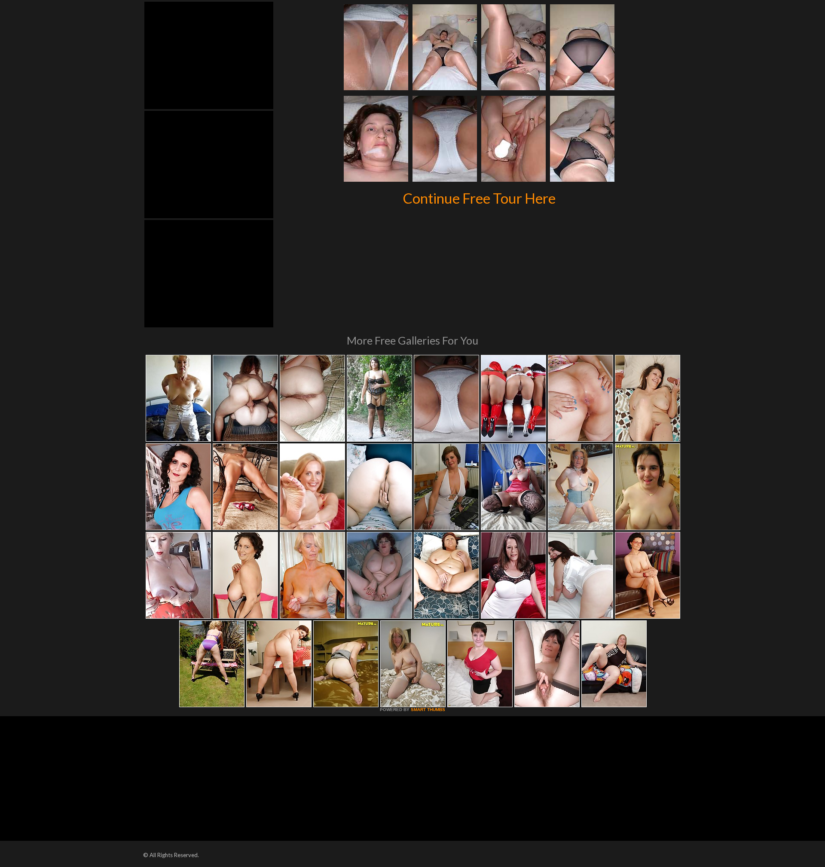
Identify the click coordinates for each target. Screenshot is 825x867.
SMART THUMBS (428, 709)
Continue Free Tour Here (479, 198)
